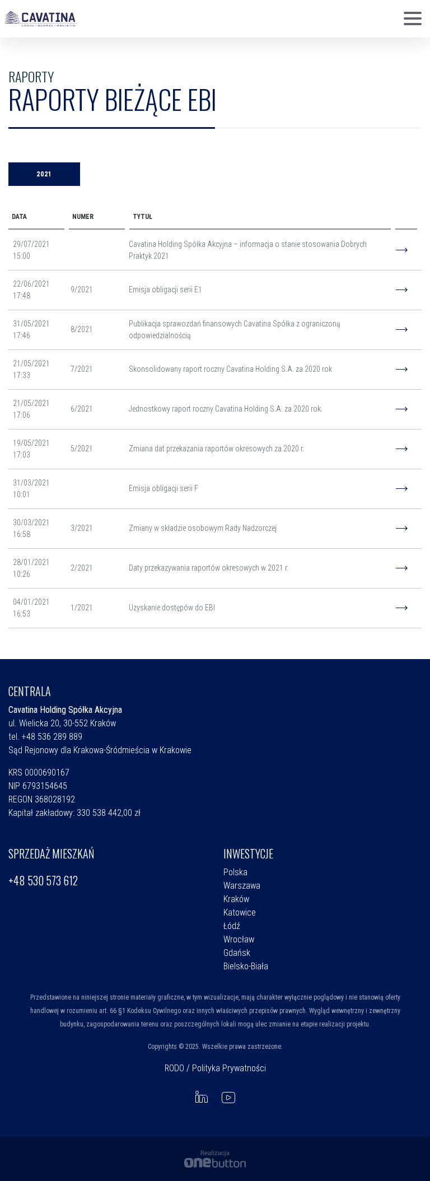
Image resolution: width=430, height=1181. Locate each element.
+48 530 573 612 (43, 880)
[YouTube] (228, 1097)
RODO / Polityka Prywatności (215, 1068)
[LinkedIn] (201, 1097)
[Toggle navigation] (413, 19)
